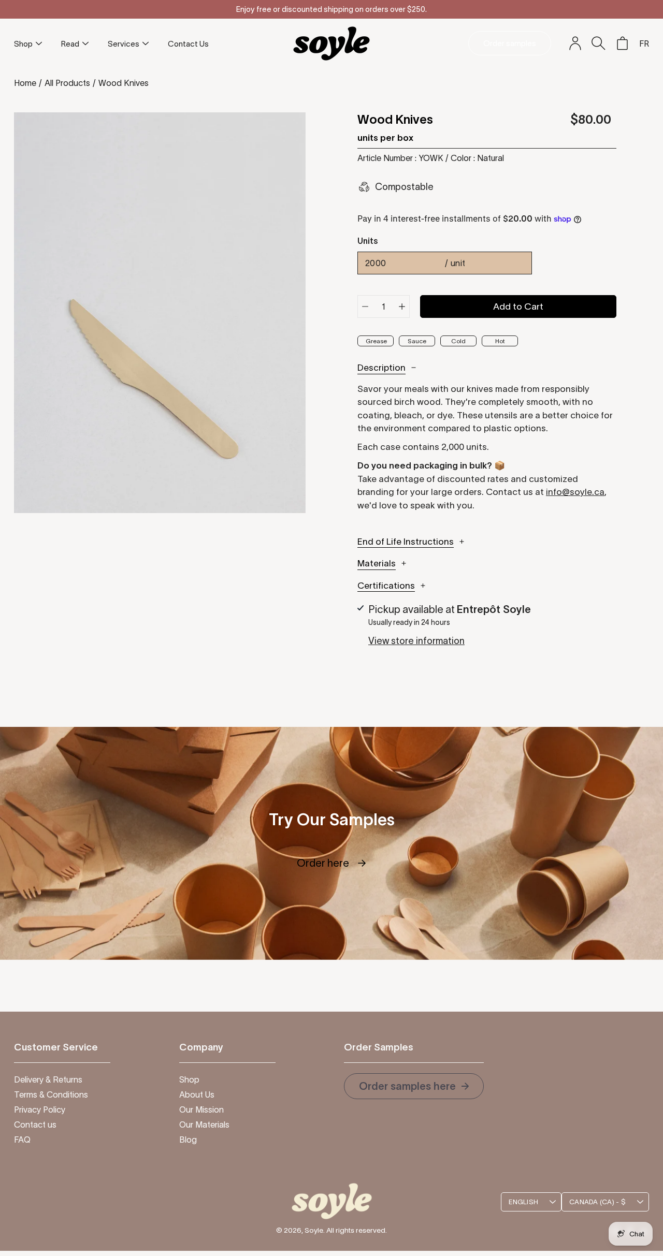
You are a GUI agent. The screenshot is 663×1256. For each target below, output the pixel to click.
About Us (196, 1094)
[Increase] (402, 306)
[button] (598, 43)
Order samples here (408, 1086)
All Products (67, 82)
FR (644, 43)
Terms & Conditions (51, 1094)
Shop (23, 43)
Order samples (509, 43)
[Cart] (622, 43)
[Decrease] (365, 306)
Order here (331, 863)
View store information (416, 641)
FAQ (22, 1139)
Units (367, 240)
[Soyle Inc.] (331, 43)
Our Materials (204, 1124)
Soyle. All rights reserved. (346, 1230)
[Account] (575, 43)
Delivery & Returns (48, 1079)
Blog (188, 1139)
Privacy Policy (39, 1109)
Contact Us (188, 43)
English (523, 1202)
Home (25, 82)
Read (70, 43)
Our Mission (201, 1109)
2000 (415, 263)
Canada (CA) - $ (597, 1202)
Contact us (35, 1124)
